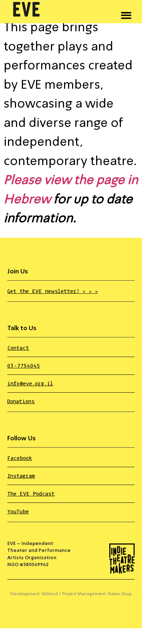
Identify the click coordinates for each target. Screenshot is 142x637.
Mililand (50, 594)
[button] (126, 14)
